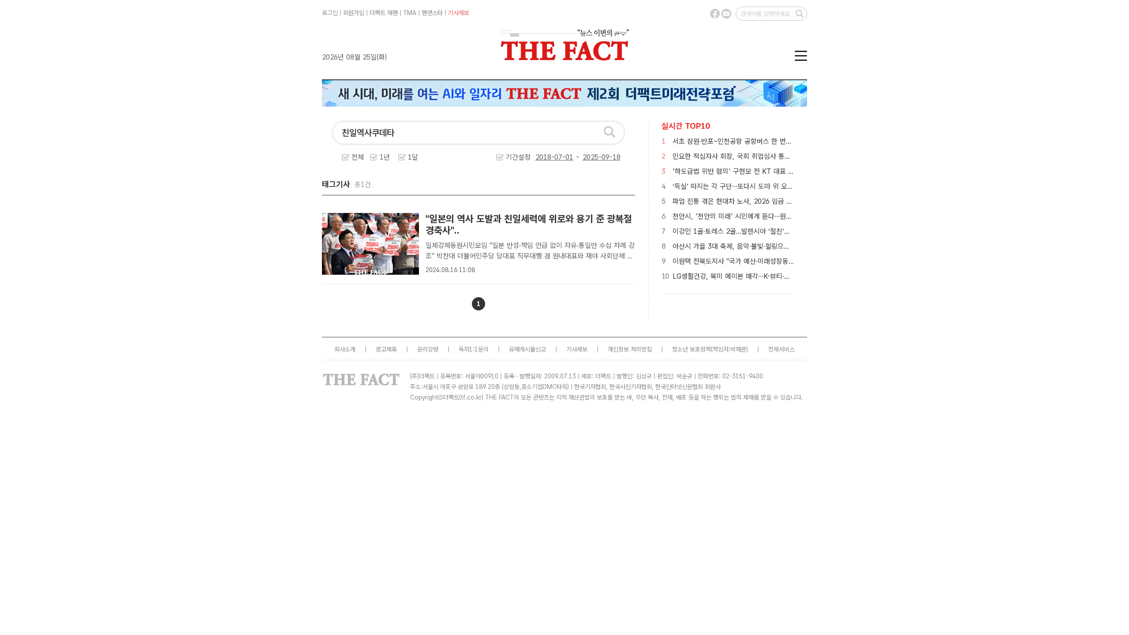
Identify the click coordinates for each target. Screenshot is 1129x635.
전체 (357, 157)
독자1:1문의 (474, 349)
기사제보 (458, 12)
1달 (413, 157)
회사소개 (344, 349)
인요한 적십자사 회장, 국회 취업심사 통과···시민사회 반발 (754, 156)
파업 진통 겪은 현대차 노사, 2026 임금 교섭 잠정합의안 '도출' (762, 201)
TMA (409, 12)
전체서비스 (781, 349)
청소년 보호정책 (691, 349)
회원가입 (353, 12)
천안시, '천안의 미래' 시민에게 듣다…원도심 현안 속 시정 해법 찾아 (769, 216)
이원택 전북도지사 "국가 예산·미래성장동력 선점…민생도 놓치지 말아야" (775, 261)
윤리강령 (427, 349)
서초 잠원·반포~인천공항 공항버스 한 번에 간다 (740, 141)
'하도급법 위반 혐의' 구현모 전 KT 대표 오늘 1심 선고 (750, 171)
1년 (385, 157)
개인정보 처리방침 (630, 349)
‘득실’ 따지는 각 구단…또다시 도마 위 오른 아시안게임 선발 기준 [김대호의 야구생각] (793, 186)
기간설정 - (544, 157)
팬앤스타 (432, 12)
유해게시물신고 (527, 349)
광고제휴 (386, 349)
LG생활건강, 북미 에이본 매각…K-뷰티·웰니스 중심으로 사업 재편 (766, 276)
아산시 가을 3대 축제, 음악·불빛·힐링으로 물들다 (742, 246)
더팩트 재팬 (384, 12)
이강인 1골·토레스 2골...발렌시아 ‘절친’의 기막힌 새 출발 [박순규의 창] (773, 231)
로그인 (330, 12)
